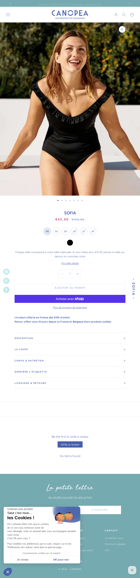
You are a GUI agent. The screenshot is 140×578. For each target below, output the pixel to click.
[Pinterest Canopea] (6, 280)
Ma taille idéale (70, 263)
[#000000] (70, 243)
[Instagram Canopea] (6, 271)
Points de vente (84, 550)
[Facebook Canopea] (6, 289)
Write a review (70, 444)
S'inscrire (100, 509)
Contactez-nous (114, 538)
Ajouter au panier (70, 287)
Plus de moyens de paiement (70, 307)
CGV (107, 550)
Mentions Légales (115, 544)
